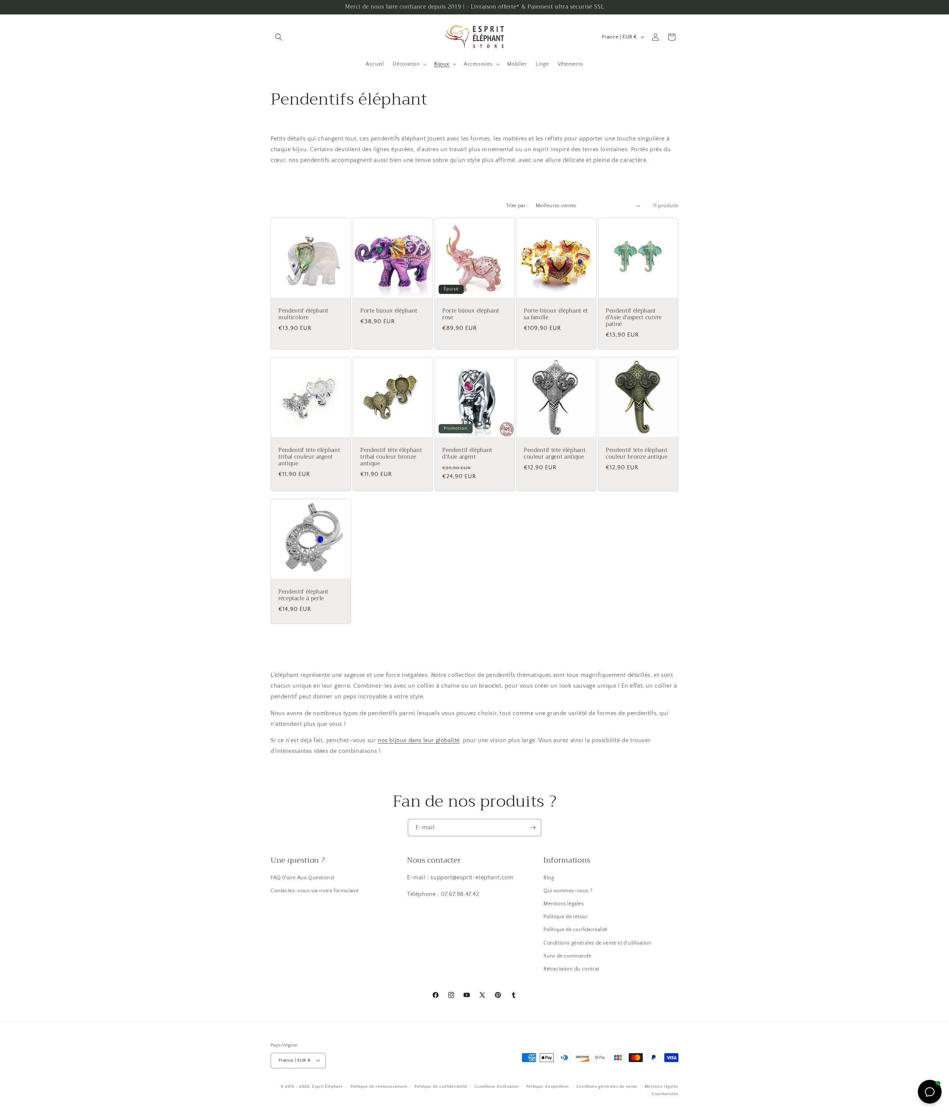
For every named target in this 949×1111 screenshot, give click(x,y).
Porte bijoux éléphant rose (470, 314)
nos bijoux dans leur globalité (419, 740)
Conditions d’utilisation (496, 1086)
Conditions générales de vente (606, 1086)
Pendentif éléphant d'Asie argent (467, 453)
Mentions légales (563, 904)
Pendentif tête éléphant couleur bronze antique (637, 453)
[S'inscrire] (533, 827)
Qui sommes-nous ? (567, 891)
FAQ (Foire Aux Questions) (302, 878)
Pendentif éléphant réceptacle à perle (303, 595)
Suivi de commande (567, 956)
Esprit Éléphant (327, 1086)
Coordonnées (665, 1093)
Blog (548, 878)
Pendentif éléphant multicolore (303, 314)
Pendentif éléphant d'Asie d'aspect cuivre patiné (634, 318)
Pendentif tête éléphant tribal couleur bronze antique (391, 457)
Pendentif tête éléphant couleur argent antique (554, 453)
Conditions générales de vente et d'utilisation (597, 943)
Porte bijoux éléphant (388, 311)
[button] (279, 37)
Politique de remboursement (379, 1086)
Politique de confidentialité (575, 930)
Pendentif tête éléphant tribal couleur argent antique (309, 457)
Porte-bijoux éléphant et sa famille (556, 314)
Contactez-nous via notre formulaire (315, 891)
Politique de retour (565, 917)
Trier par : (517, 206)
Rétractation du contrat (571, 969)
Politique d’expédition (547, 1086)
